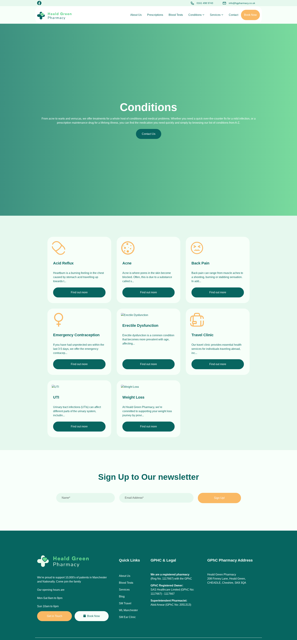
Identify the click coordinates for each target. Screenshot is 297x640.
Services (215, 14)
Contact (233, 14)
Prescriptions (155, 14)
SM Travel (125, 603)
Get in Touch (54, 616)
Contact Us (148, 133)
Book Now (250, 14)
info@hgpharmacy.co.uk (242, 3)
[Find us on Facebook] (39, 3)
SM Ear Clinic (127, 617)
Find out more (79, 292)
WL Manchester (128, 610)
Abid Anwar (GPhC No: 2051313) (171, 604)
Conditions (195, 14)
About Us (136, 14)
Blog (122, 596)
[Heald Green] (54, 15)
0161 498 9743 (205, 3)
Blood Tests (176, 14)
